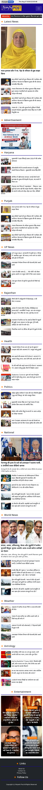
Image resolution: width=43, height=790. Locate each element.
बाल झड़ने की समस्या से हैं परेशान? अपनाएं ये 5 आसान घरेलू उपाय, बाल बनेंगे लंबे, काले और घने (26, 358)
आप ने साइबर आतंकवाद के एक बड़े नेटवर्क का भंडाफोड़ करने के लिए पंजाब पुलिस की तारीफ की (27, 422)
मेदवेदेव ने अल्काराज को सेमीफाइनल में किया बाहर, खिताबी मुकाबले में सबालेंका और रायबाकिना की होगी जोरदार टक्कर (25, 478)
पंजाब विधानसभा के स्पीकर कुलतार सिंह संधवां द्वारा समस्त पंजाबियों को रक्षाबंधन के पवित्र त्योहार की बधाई (26, 91)
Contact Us (21, 771)
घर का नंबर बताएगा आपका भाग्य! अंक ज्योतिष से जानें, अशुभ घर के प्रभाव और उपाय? (26, 672)
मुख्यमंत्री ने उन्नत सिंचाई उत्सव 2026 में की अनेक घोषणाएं (26, 160)
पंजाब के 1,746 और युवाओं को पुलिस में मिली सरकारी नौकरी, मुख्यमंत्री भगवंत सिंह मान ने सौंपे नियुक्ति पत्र (26, 110)
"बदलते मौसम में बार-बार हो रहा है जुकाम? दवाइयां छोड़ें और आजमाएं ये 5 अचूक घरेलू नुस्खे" (27, 348)
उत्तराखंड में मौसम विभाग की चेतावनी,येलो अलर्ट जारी (26, 264)
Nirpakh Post (19, 784)
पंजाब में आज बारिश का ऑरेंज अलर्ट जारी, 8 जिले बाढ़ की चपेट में (25, 617)
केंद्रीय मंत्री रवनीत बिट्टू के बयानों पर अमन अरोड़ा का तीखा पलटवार (26, 412)
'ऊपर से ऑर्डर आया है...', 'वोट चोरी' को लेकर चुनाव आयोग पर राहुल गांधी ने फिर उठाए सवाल (26, 273)
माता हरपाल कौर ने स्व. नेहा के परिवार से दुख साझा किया (20, 72)
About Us (21, 768)
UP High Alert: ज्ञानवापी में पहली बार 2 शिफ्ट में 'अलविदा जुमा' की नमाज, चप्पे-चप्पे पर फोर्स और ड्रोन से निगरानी (26, 255)
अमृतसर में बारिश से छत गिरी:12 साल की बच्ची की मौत (26, 608)
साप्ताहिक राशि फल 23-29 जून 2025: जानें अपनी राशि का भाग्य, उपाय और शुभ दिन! (25, 653)
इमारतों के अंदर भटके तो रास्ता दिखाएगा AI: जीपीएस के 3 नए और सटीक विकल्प (25, 486)
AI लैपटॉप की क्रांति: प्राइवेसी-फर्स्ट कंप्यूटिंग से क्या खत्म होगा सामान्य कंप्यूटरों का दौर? (26, 505)
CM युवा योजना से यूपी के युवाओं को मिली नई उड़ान (26, 282)
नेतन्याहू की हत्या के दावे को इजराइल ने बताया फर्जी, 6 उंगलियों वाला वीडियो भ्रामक (21, 464)
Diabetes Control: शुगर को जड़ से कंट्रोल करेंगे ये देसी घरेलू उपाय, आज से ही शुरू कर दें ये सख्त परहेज (26, 377)
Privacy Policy (21, 773)
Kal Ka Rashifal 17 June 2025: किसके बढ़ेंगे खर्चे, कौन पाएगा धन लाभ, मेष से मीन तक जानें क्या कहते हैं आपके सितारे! (26, 663)
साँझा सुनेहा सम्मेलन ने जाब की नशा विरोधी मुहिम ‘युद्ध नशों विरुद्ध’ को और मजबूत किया (27, 394)
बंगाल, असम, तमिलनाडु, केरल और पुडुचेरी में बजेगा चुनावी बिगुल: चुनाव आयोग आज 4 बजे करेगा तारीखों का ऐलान (21, 548)
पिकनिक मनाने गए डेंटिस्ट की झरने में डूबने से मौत (27, 329)
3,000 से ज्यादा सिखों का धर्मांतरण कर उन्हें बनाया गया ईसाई (25, 681)
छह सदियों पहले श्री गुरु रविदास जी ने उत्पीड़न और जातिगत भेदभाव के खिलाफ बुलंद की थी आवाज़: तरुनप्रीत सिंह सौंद (27, 81)
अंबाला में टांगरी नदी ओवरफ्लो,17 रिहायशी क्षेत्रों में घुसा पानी (26, 627)
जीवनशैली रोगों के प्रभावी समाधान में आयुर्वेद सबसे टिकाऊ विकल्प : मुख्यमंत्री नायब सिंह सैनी (26, 169)
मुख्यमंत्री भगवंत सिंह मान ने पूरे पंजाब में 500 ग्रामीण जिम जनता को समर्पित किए (25, 403)
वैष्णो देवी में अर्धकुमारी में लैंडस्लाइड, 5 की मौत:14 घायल (24, 300)
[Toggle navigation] (39, 8)
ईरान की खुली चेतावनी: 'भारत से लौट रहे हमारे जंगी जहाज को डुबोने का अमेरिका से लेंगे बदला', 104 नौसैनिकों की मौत (26, 496)
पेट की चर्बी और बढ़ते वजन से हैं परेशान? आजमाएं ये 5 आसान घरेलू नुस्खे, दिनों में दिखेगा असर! (27, 367)
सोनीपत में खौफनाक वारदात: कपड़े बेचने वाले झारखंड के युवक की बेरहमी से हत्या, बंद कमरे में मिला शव (26, 179)
